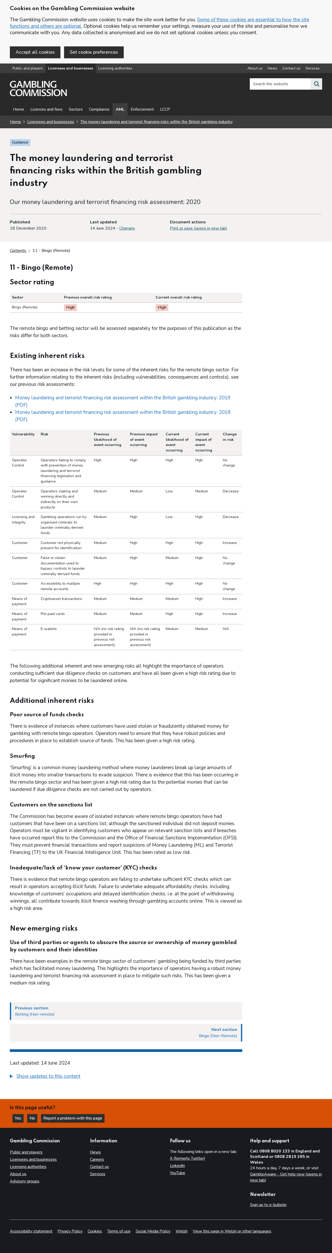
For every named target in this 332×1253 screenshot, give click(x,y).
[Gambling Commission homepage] (38, 95)
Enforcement (142, 109)
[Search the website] (316, 84)
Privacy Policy (70, 1231)
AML (120, 109)
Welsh (182, 1231)
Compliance (99, 109)
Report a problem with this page (72, 1118)
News (272, 68)
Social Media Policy (153, 1231)
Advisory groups (24, 1181)
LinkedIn (177, 1166)
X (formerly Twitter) (187, 1158)
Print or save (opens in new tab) (198, 228)
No (33, 1118)
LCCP (165, 109)
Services (313, 68)
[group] (126, 1077)
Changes (127, 228)
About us (254, 68)
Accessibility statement (31, 1231)
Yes (19, 1118)
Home (18, 109)
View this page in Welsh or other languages (232, 1231)
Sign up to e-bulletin (268, 1205)
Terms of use (118, 1231)
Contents (18, 250)
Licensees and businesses (70, 68)
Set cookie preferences (94, 52)
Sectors (76, 109)
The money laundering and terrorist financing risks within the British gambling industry (156, 122)
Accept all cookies (35, 52)
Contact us (291, 68)
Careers (97, 1159)
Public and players (27, 68)
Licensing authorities (115, 68)
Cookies (95, 1231)
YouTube (177, 1173)
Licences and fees (46, 109)
